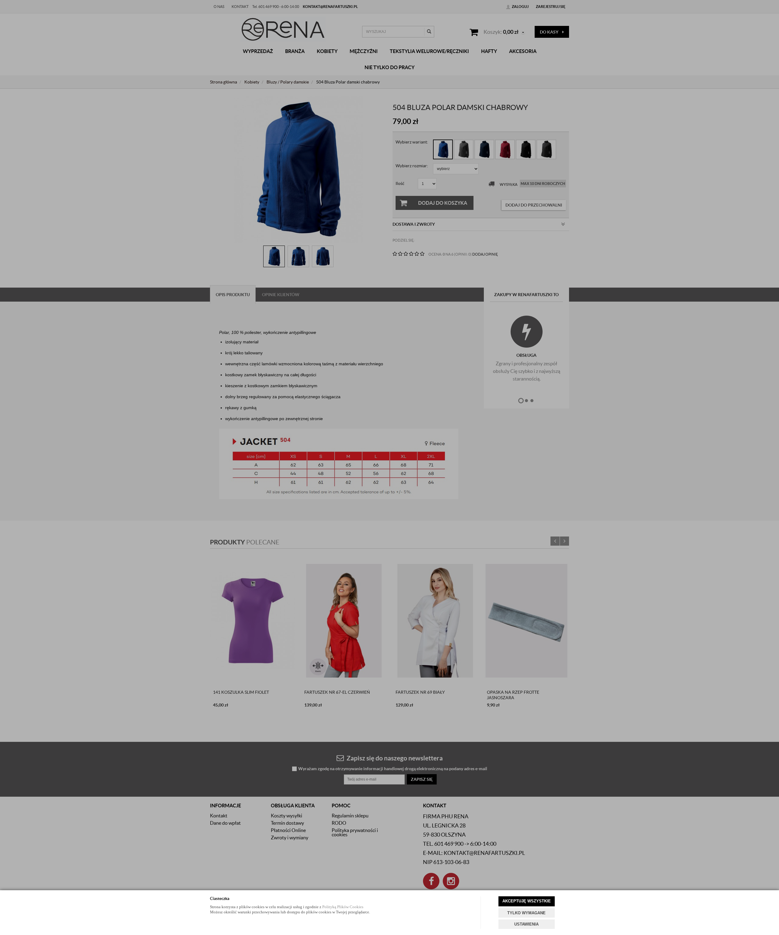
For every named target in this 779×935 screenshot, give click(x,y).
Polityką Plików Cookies (342, 907)
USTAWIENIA (526, 924)
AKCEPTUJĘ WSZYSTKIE (526, 901)
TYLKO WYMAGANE (526, 913)
